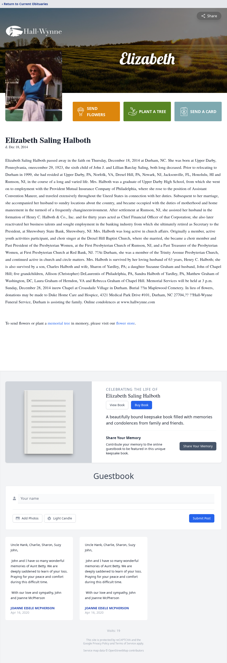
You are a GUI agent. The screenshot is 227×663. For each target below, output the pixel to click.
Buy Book (141, 405)
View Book (117, 405)
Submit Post (202, 518)
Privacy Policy (101, 643)
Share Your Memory (198, 446)
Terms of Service (125, 643)
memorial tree (59, 323)
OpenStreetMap (118, 650)
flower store (125, 323)
